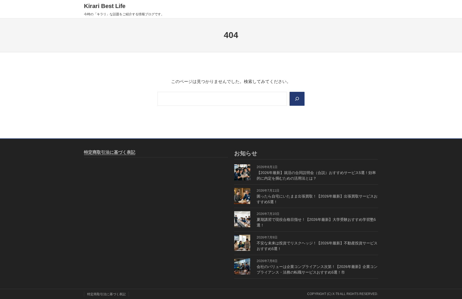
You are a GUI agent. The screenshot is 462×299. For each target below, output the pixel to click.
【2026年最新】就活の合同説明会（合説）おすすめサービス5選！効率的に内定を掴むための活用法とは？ (316, 175)
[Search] (297, 99)
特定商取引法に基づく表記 (109, 152)
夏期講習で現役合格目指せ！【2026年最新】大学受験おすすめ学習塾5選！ (316, 222)
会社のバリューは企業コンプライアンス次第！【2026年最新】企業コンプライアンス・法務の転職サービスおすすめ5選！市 (317, 269)
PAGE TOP (447, 285)
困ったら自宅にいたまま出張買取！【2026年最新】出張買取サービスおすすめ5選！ (317, 199)
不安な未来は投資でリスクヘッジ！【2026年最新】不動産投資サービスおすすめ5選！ (317, 246)
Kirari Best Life (104, 6)
